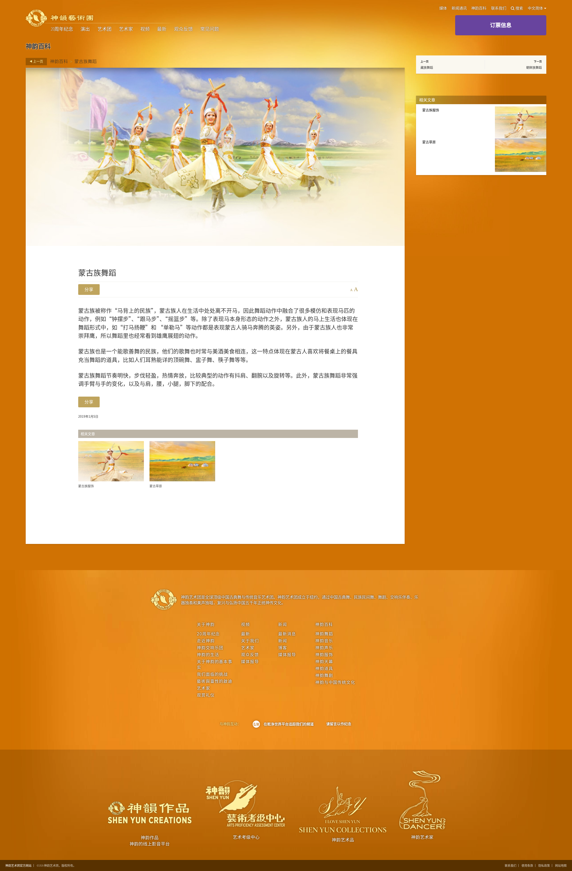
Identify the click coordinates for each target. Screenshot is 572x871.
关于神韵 (205, 624)
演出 (85, 29)
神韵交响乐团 (210, 647)
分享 (88, 289)
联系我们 (498, 8)
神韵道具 (324, 668)
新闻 (282, 624)
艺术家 (126, 29)
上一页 (37, 61)
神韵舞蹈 (324, 633)
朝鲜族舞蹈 (534, 67)
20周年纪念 (62, 29)
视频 (145, 29)
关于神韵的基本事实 (214, 664)
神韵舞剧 (324, 675)
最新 (161, 29)
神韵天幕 (324, 661)
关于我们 (250, 640)
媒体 (443, 8)
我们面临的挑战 (212, 674)
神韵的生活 (208, 654)
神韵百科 (478, 8)
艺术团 (104, 29)
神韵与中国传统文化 (335, 682)
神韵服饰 (324, 654)
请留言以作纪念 (338, 723)
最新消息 (287, 633)
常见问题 (209, 29)
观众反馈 (183, 29)
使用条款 (527, 865)
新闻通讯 (459, 8)
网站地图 (561, 865)
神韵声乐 (324, 647)
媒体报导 (250, 661)
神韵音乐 (324, 640)
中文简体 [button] (536, 8)
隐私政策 (544, 865)
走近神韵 (205, 640)
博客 (282, 647)
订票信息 (500, 25)
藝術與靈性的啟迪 (214, 681)
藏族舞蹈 (427, 67)
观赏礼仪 (205, 695)
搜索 (519, 8)
